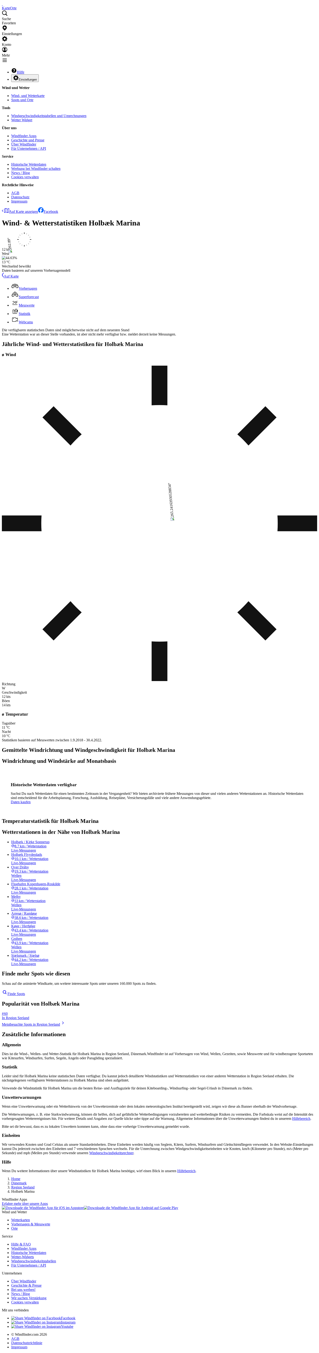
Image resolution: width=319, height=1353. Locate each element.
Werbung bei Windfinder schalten (35, 169)
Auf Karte (11, 276)
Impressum (19, 201)
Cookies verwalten (25, 177)
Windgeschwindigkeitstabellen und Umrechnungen (48, 116)
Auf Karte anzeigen (23, 212)
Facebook (51, 212)
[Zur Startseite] (2, 4)
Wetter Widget (21, 120)
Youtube (67, 1326)
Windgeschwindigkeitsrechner (111, 1153)
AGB (15, 193)
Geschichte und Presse (27, 140)
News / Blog (20, 173)
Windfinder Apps (23, 136)
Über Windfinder (23, 144)
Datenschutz (20, 197)
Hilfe (20, 72)
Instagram (68, 1322)
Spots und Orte (22, 100)
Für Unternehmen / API (28, 148)
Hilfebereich (301, 1119)
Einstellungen (28, 79)
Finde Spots (16, 994)
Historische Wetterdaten (28, 164)
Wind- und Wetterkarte (28, 96)
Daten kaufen (21, 802)
